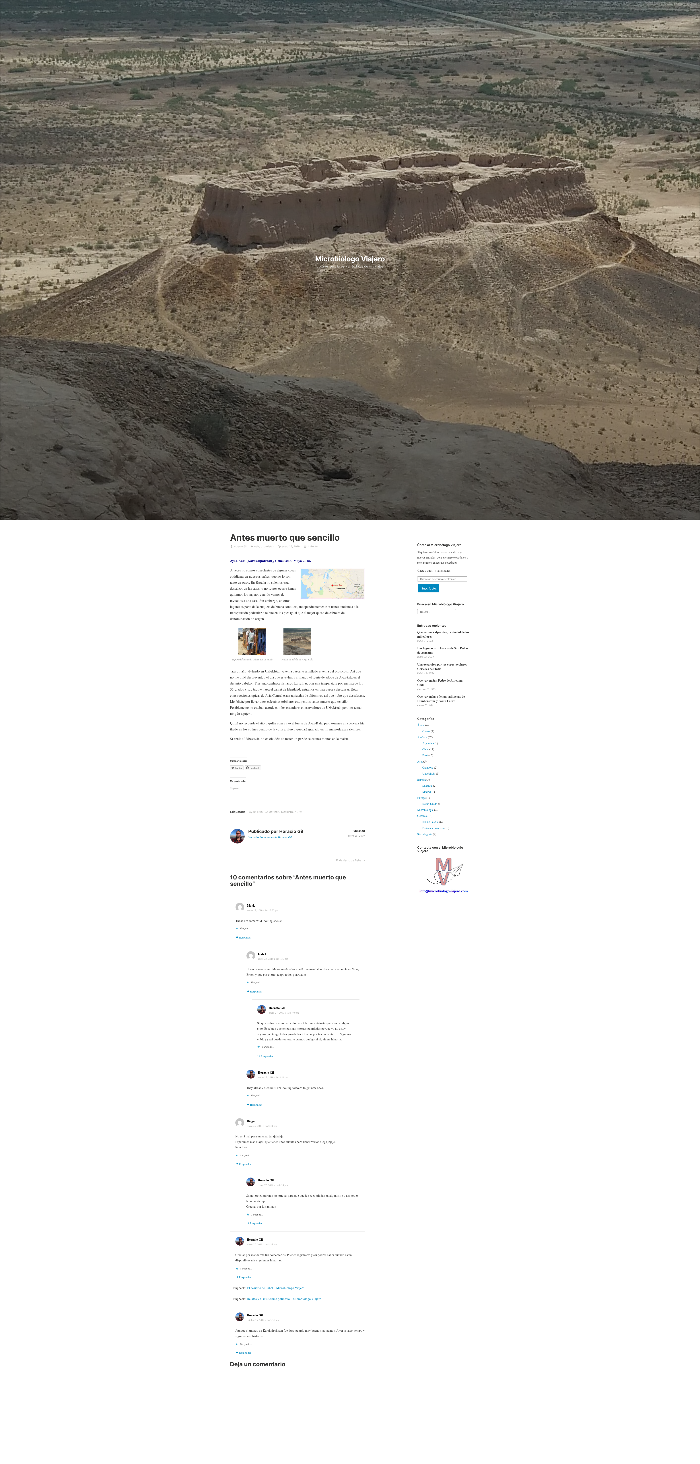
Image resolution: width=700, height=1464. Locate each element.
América (422, 737)
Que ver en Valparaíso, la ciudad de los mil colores (443, 634)
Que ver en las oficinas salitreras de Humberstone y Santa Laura (441, 698)
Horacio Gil (240, 546)
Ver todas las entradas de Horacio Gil (270, 837)
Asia (256, 546)
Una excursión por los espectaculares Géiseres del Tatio (442, 666)
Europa (421, 798)
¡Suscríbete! (429, 588)
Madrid (426, 792)
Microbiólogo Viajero (350, 259)
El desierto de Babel (349, 861)
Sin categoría (424, 834)
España (421, 779)
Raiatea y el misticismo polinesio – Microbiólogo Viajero (284, 1299)
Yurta (298, 812)
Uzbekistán (267, 546)
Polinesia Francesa (433, 828)
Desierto (287, 812)
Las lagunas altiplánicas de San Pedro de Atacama (442, 650)
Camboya (427, 767)
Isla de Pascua (430, 822)
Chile (425, 749)
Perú (425, 755)
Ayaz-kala (256, 812)
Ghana (426, 731)
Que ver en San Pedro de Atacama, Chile (440, 682)
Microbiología (425, 810)
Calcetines (272, 812)
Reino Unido (429, 804)
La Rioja (427, 785)
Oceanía (422, 816)
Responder (245, 937)
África (421, 725)
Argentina (428, 743)
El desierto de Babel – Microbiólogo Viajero (275, 1288)
